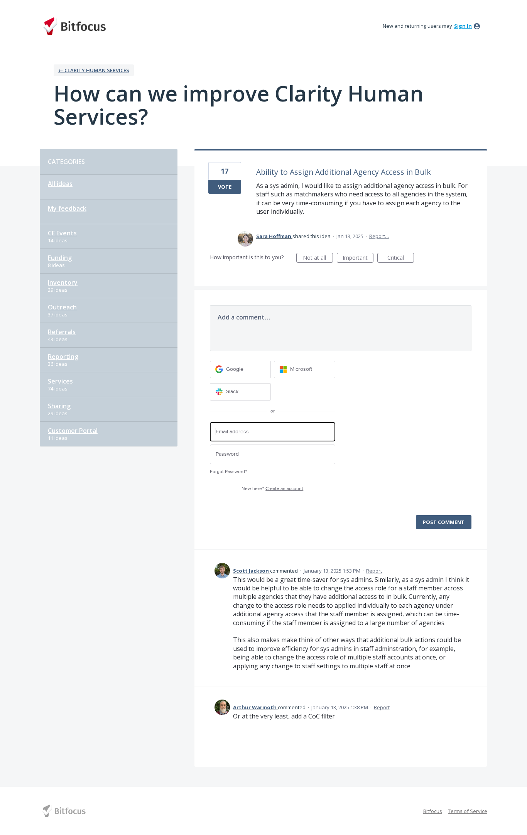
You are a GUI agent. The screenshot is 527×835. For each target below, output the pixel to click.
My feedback (67, 208)
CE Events (62, 233)
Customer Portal (73, 430)
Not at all (318, 258)
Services (60, 381)
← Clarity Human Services (93, 70)
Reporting (63, 356)
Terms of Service (467, 811)
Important (358, 258)
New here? (272, 489)
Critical (400, 258)
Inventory (63, 282)
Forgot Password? (228, 472)
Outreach (62, 307)
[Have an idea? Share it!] (74, 26)
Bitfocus (432, 811)
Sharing (59, 406)
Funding (60, 258)
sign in (463, 25)
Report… (379, 236)
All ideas (60, 183)
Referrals (62, 332)
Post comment (444, 522)
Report (374, 570)
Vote (224, 186)
